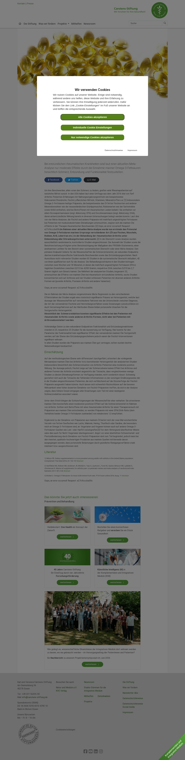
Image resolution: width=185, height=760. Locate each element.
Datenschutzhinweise (114, 150)
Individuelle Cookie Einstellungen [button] (92, 127)
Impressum (132, 150)
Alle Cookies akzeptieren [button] (92, 117)
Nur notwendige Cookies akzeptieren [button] (92, 137)
